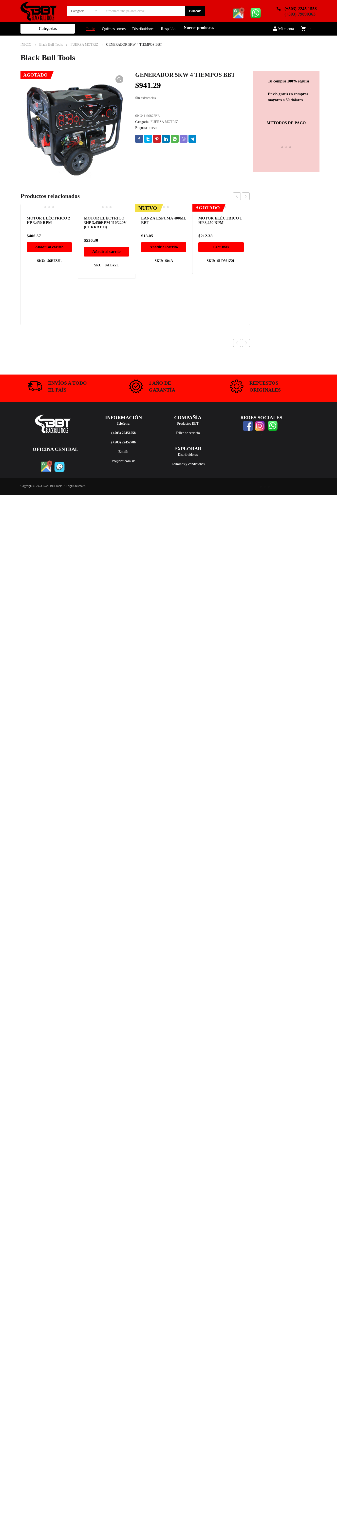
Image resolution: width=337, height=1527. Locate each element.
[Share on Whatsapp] (175, 139)
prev (237, 196)
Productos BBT (188, 423)
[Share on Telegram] (192, 139)
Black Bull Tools (51, 44)
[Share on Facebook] (139, 139)
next (246, 196)
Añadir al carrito (49, 247)
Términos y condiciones (188, 464)
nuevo (153, 128)
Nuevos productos (199, 27)
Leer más (221, 247)
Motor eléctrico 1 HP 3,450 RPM (220, 220)
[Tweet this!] (148, 139)
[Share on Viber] (183, 139)
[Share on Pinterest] (157, 139)
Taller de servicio (188, 433)
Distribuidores (188, 454)
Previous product (237, 343)
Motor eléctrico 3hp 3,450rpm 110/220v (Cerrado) (105, 222)
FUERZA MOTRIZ (84, 44)
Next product (246, 343)
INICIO (25, 44)
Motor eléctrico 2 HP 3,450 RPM (48, 220)
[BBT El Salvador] (38, 11)
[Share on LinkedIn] (166, 139)
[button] (119, 79)
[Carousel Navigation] (241, 196)
